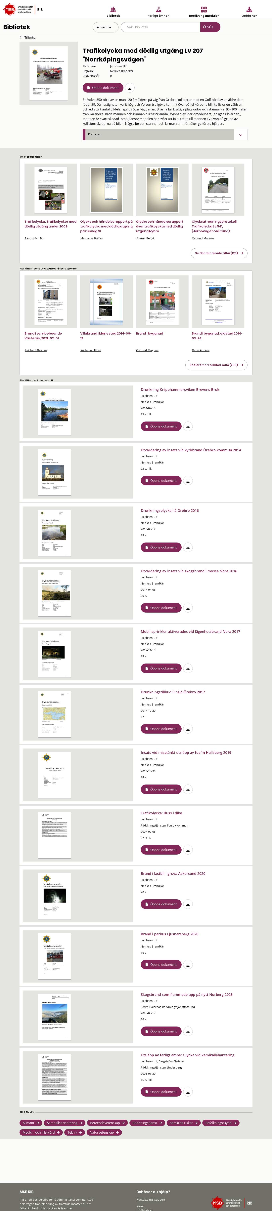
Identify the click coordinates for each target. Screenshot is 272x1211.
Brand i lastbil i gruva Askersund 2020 (173, 873)
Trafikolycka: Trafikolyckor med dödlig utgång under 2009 (50, 224)
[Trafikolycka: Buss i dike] (54, 835)
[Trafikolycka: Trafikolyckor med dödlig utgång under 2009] (50, 190)
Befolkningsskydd (218, 1123)
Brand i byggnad (149, 333)
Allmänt (28, 1123)
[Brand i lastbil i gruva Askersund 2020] (54, 896)
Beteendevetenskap (105, 1123)
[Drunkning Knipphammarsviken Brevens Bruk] (54, 412)
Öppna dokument (105, 88)
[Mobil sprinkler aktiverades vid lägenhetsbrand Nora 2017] (54, 654)
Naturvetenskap (102, 1132)
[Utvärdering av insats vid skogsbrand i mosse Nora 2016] (54, 593)
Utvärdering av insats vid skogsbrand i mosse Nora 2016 (189, 571)
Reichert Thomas (36, 350)
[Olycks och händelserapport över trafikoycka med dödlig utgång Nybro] (162, 190)
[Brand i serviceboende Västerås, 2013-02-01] (50, 302)
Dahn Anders (200, 350)
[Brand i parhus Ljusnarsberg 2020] (54, 956)
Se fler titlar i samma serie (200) (214, 365)
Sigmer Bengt (145, 238)
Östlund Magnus (203, 238)
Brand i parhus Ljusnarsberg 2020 (169, 934)
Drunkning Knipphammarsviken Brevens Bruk (180, 389)
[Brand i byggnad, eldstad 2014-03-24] (218, 302)
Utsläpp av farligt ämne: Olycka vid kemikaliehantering (187, 1055)
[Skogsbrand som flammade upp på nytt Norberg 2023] (54, 1017)
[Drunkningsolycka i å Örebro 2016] (54, 533)
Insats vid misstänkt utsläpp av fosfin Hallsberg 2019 (186, 752)
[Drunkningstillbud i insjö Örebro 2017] (54, 714)
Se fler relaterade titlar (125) (216, 253)
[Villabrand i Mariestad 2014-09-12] (106, 302)
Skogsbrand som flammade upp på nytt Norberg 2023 (187, 994)
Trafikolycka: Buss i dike (161, 813)
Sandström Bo (34, 238)
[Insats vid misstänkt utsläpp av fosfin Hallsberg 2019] (54, 775)
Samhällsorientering (62, 1123)
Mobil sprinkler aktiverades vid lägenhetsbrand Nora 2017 (190, 631)
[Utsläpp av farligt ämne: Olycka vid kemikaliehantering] (54, 1077)
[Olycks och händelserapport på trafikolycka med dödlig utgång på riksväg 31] (106, 190)
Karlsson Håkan (90, 350)
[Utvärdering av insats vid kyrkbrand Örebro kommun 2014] (54, 472)
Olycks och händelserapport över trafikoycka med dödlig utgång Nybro (159, 226)
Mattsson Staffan (91, 238)
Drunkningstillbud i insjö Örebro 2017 (173, 692)
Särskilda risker (181, 1123)
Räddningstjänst (145, 1123)
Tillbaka (29, 37)
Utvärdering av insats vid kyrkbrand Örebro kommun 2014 (191, 450)
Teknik (72, 1132)
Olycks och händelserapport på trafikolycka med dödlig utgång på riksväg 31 (106, 226)
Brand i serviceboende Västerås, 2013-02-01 (43, 336)
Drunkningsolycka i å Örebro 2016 (170, 510)
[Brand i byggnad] (162, 302)
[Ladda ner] (130, 88)
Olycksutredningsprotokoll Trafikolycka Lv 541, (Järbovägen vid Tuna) (214, 226)
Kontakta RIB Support (151, 1199)
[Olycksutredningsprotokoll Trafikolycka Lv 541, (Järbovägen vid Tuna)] (218, 190)
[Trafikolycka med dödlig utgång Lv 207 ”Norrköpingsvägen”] (48, 73)
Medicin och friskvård (39, 1132)
